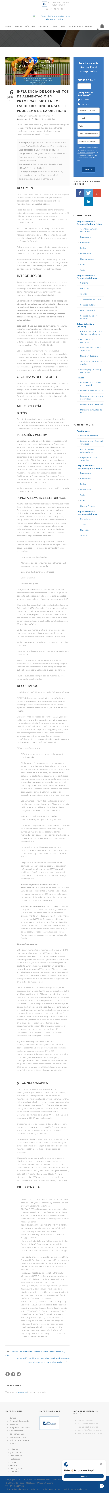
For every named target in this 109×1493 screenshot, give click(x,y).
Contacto (85, 1489)
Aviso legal (36, 1489)
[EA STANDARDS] (54, 1443)
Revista (13, 1465)
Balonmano (85, 242)
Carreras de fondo (88, 305)
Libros (13, 1462)
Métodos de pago (17, 1437)
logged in (22, 1392)
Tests (55, 26)
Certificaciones (16, 1430)
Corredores (85, 519)
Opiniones (14, 1471)
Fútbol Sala (85, 253)
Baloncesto (85, 237)
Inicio (8, 26)
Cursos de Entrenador (19, 1421)
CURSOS (85, 99)
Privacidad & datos (20, 1489)
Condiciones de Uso (87, 150)
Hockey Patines (87, 506)
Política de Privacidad (85, 153)
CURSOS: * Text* (86, 80)
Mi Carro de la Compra (81, 26)
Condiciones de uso (71, 1489)
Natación (84, 288)
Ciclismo (84, 283)
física (43, 119)
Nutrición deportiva (89, 356)
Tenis (82, 270)
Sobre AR (14, 1449)
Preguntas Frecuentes (19, 1427)
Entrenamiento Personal (91, 404)
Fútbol (83, 248)
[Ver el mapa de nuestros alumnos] (49, 1423)
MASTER (85, 104)
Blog (63, 26)
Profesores (15, 1459)
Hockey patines (87, 259)
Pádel (82, 264)
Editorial (43, 26)
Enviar (88, 170)
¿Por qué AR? (16, 1452)
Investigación (16, 1468)
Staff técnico (16, 1456)
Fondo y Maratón (88, 310)
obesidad (51, 119)
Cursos (18, 26)
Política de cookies (51, 1489)
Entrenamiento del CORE (92, 390)
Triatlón (83, 294)
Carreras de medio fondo (91, 299)
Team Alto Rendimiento (39, 116)
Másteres (30, 26)
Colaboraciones (16, 1434)
